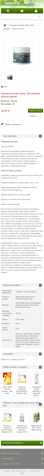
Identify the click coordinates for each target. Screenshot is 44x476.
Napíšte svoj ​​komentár (12, 124)
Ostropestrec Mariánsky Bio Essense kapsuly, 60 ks (22, 429)
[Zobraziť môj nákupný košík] (22, 10)
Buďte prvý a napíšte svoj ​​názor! (13, 359)
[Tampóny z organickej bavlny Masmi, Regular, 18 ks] (22, 379)
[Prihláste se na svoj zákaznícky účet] (36, 10)
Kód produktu (6, 104)
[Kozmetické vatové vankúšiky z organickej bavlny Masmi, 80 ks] (36, 379)
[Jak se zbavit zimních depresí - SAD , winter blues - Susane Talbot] (7, 379)
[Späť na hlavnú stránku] (4, 25)
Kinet (22, 473)
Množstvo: (33, 116)
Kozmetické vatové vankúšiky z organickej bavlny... (36, 391)
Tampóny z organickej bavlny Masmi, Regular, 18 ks (22, 390)
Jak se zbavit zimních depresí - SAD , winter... (7, 390)
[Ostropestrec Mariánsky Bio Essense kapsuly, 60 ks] (22, 417)
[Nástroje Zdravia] (18, 4)
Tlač (5, 87)
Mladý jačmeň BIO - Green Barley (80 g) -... (36, 429)
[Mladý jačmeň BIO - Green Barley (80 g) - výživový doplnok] (36, 417)
